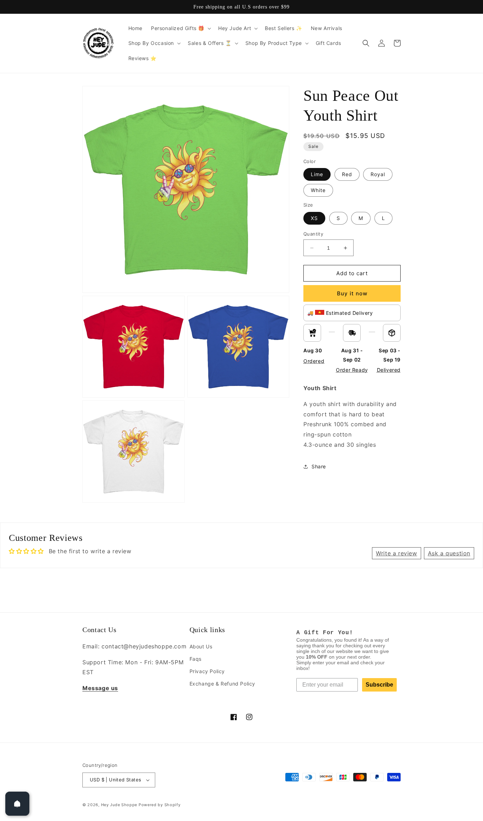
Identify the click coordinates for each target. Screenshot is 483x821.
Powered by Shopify (160, 804)
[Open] (17, 804)
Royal (378, 174)
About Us (201, 646)
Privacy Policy (207, 671)
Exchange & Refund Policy (222, 684)
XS (314, 218)
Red (347, 174)
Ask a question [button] (449, 553)
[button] (180, 28)
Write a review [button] (396, 553)
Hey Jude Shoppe (119, 804)
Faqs (196, 659)
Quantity (313, 234)
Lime (317, 174)
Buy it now (352, 293)
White (318, 190)
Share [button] (319, 466)
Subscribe (379, 685)
